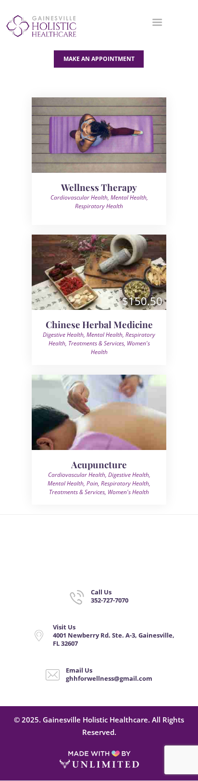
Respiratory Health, (125, 483)
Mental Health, (129, 197)
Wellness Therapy (99, 187)
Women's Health (128, 492)
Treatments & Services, (97, 343)
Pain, (94, 483)
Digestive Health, (65, 335)
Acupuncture (99, 464)
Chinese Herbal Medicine (99, 324)
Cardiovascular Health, (80, 197)
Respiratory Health (99, 206)
